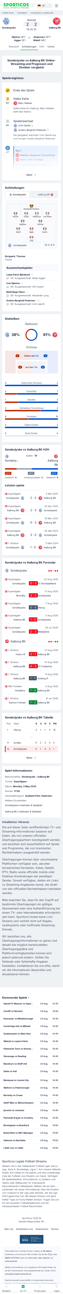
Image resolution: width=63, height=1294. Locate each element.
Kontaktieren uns (24, 1229)
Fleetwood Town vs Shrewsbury (20, 1048)
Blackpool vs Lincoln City (16, 1080)
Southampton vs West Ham (17, 1033)
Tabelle (50, 46)
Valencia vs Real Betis (15, 1140)
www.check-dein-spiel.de (38, 1258)
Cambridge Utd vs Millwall (17, 1026)
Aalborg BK (53, 462)
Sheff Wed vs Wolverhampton (18, 1102)
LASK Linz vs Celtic (13, 1148)
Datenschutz (42, 1229)
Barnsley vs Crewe (13, 1095)
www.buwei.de (11, 1261)
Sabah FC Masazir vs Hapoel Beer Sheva (20, 1003)
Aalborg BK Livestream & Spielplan (23, 811)
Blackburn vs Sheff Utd (15, 1063)
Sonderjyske (12, 460)
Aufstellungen (29, 46)
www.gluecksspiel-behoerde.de (18, 1274)
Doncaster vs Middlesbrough (18, 1018)
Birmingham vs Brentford (16, 1125)
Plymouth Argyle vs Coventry (18, 1117)
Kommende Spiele (14, 997)
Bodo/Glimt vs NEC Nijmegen (18, 1133)
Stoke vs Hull (10, 1071)
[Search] (33, 5)
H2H (41, 46)
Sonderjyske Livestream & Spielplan (24, 805)
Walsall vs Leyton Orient (16, 1041)
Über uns (8, 1229)
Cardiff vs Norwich (13, 1011)
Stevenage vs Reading (15, 1056)
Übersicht (14, 46)
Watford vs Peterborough (16, 1087)
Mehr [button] (29, 174)
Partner (55, 1229)
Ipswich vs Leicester (14, 1110)
